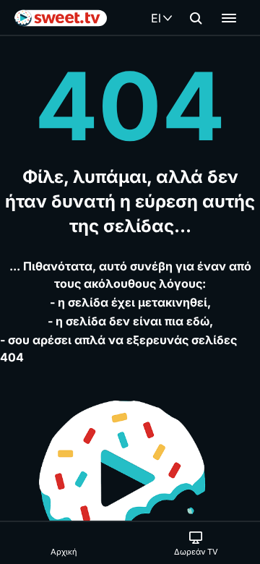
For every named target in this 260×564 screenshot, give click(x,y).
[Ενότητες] (229, 18)
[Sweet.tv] (60, 18)
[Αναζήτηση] (195, 18)
